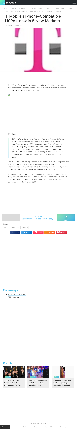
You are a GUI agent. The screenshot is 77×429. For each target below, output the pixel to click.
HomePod (72, 8)
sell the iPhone (24, 182)
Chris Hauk (9, 25)
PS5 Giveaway (13, 297)
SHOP (40, 8)
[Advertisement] (38, 78)
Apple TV (50, 8)
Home (6, 11)
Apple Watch (61, 8)
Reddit (51, 232)
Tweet (28, 232)
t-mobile (25, 227)
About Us (14, 427)
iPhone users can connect (48, 147)
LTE (18, 227)
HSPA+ (6, 227)
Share (17, 232)
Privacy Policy (38, 427)
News (25, 11)
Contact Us (26, 427)
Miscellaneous (19, 11)
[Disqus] (38, 261)
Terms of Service (50, 427)
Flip (39, 231)
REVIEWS (33, 8)
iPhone (11, 11)
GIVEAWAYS (23, 8)
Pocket (63, 232)
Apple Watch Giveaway (17, 294)
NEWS (6, 8)
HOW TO (13, 8)
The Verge (12, 134)
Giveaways (62, 427)
